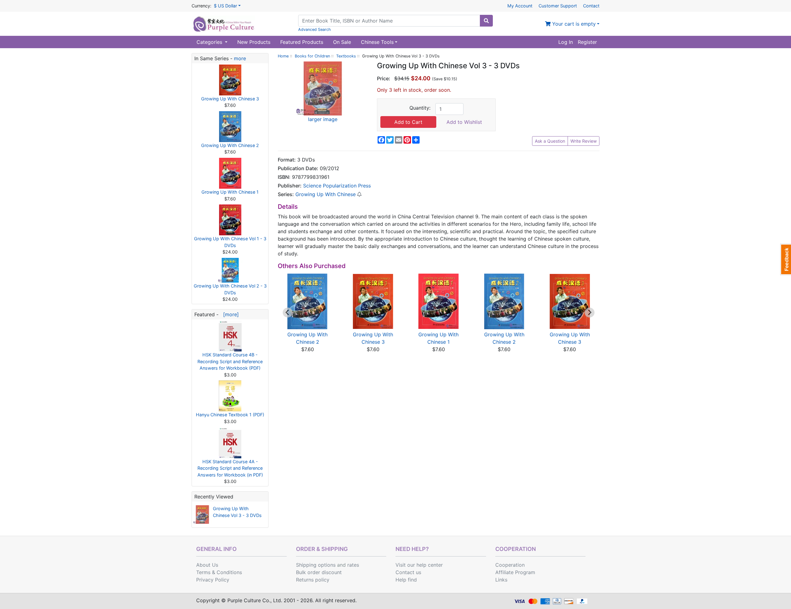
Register (587, 42)
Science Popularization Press (337, 186)
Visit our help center (419, 565)
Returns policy (312, 580)
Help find (406, 580)
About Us (207, 565)
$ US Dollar (225, 5)
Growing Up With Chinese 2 (230, 145)
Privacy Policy (212, 580)
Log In (565, 42)
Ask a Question (550, 141)
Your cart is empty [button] (573, 24)
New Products (253, 42)
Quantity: (419, 108)
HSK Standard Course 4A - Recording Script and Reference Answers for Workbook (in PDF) (230, 468)
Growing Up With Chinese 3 (230, 98)
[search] (486, 21)
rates (353, 565)
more (240, 58)
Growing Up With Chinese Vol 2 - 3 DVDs (230, 289)
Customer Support (558, 5)
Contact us (408, 572)
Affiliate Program (515, 572)
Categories (210, 42)
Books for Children (312, 56)
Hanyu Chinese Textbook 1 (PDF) (230, 414)
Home (283, 56)
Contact (591, 5)
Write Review (583, 141)
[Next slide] (589, 312)
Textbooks (346, 56)
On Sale (342, 42)
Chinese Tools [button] (377, 42)
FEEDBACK (785, 259)
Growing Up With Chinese (325, 194)
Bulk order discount (319, 572)
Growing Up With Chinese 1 (230, 192)
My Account (519, 5)
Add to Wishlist (464, 122)
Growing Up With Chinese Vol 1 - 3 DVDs (230, 242)
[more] (229, 314)
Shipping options (316, 565)
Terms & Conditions (219, 572)
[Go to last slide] (288, 312)
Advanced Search (314, 29)
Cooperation (510, 565)
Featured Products (301, 42)
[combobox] (389, 21)
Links (501, 580)
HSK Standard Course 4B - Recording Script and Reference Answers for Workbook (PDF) (230, 361)
